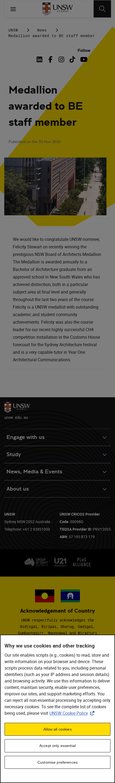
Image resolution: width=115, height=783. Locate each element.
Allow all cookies (57, 729)
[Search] (102, 8)
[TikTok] (72, 59)
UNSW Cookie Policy (73, 713)
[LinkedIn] (40, 59)
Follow (84, 50)
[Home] (58, 8)
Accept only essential (57, 745)
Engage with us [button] (25, 437)
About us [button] (17, 489)
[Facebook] (50, 59)
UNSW (13, 30)
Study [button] (13, 454)
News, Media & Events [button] (34, 472)
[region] (57, 709)
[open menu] (13, 8)
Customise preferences (57, 762)
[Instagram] (61, 59)
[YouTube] (83, 59)
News (42, 30)
